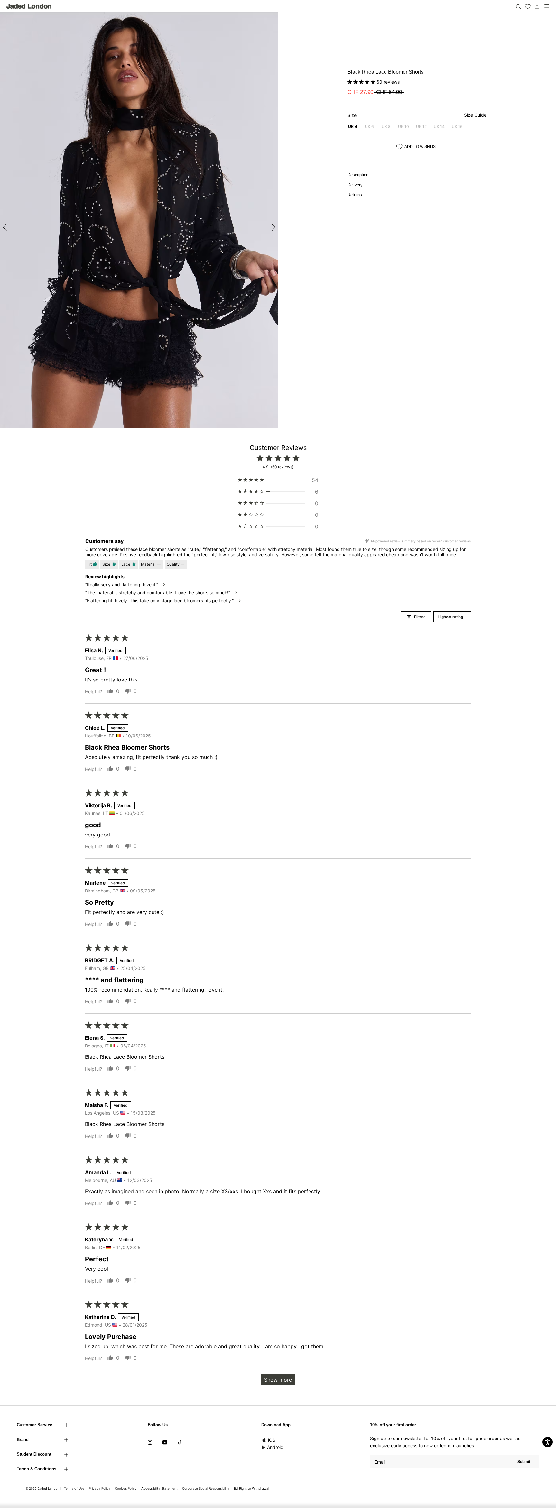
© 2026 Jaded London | (44, 1488)
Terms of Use (74, 1488)
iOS (271, 1440)
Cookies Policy (126, 1488)
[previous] (5, 227)
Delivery (355, 184)
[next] (272, 227)
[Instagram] (150, 1442)
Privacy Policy (99, 1488)
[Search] (518, 6)
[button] (362, 82)
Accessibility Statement (159, 1488)
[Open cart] (537, 6)
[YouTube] (164, 1442)
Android (275, 1447)
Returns (355, 194)
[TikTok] (179, 1442)
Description (358, 174)
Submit (523, 1461)
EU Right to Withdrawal (251, 1488)
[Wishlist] (527, 6)
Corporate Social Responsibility (205, 1488)
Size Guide (475, 115)
